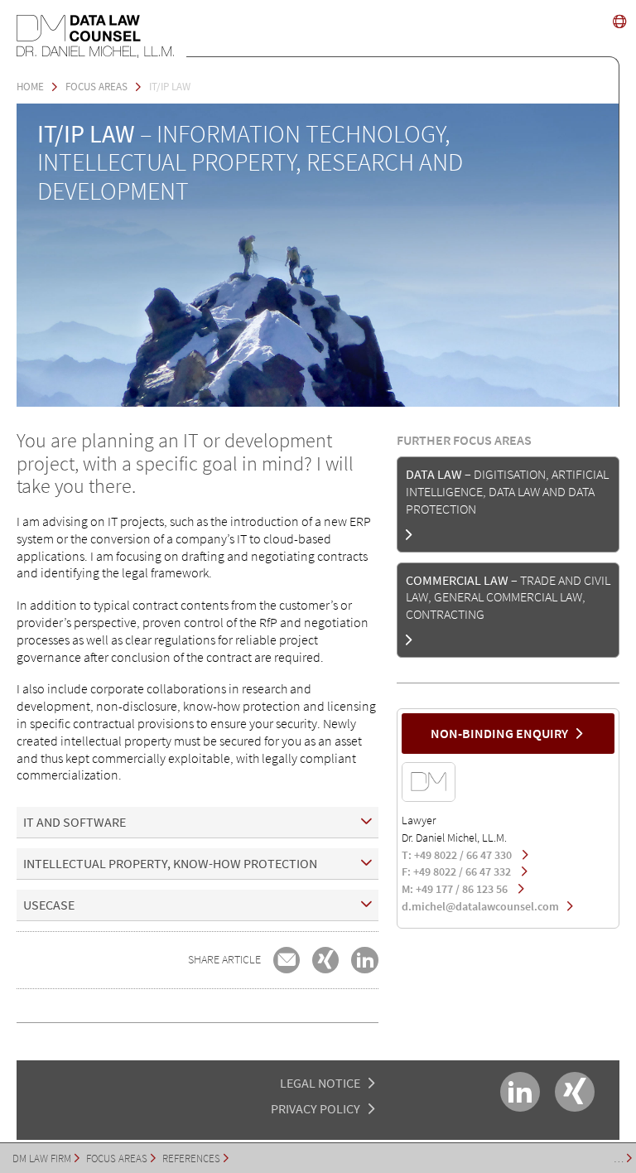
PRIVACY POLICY (315, 1108)
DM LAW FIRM (41, 1158)
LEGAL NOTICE (320, 1082)
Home (30, 86)
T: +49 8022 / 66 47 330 (458, 854)
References (191, 1158)
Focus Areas (116, 1158)
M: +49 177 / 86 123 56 (456, 888)
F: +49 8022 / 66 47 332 (457, 871)
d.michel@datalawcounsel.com (480, 906)
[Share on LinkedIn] (364, 960)
